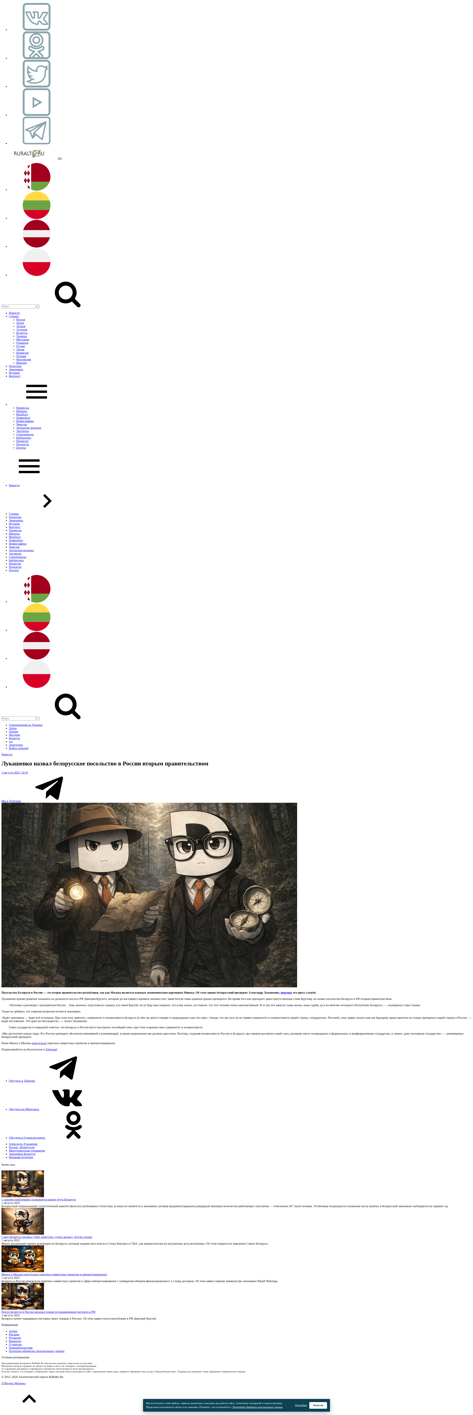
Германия (22, 342)
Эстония (21, 329)
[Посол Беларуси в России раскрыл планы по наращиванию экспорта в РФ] (22, 1308)
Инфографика (25, 421)
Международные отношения (27, 1150)
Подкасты (22, 444)
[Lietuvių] (36, 218)
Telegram (51, 1049)
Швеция (21, 362)
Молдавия (22, 339)
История (14, 372)
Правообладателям (21, 1347)
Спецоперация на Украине (25, 725)
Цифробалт (23, 417)
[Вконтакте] (36, 29)
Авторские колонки (28, 427)
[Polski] (36, 275)
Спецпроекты (25, 434)
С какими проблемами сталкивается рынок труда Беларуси (38, 1199)
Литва (20, 322)
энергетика (16, 744)
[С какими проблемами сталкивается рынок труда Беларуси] (22, 1196)
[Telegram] (36, 143)
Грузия (20, 346)
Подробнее (301, 1405)
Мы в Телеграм (11, 801)
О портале (15, 1344)
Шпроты (21, 411)
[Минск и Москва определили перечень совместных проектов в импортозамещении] (22, 1271)
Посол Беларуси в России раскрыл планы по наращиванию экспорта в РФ (48, 1311)
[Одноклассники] (36, 58)
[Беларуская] (36, 189)
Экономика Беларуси (22, 1153)
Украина (21, 336)
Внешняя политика (21, 1157)
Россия (20, 319)
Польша (21, 356)
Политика (15, 366)
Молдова (14, 734)
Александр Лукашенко (23, 1144)
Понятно (318, 1405)
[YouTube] (36, 114)
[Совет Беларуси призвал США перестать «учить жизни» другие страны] (22, 1233)
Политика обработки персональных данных (36, 1351)
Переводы (22, 407)
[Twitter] (36, 86)
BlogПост (22, 414)
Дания (20, 349)
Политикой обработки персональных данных (258, 1407)
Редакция (15, 1337)
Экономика (16, 369)
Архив (13, 1331)
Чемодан (21, 424)
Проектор (22, 441)
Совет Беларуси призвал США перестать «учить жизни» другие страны (46, 1237)
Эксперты (22, 431)
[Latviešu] (36, 246)
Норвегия (22, 352)
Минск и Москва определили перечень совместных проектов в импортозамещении (54, 1274)
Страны (14, 316)
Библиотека (23, 437)
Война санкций (18, 748)
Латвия (20, 326)
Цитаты (21, 447)
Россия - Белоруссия (21, 1147)
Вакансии (15, 1341)
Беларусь (22, 332)
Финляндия (23, 359)
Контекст (15, 376)
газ (11, 741)
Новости (14, 313)
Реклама (14, 1334)
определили (39, 1043)
